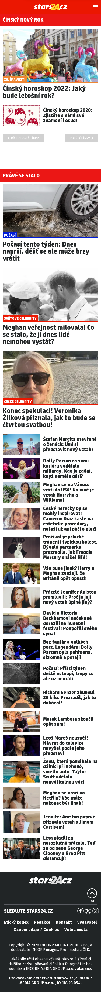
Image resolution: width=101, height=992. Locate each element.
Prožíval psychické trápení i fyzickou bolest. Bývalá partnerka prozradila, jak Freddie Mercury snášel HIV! (70, 547)
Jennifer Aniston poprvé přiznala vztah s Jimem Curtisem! (69, 822)
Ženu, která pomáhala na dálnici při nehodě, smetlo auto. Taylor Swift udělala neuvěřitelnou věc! (70, 771)
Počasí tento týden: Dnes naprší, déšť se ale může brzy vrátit (46, 251)
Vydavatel (87, 922)
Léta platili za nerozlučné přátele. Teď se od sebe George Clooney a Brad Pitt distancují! (69, 848)
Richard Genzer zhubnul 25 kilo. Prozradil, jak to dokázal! (69, 697)
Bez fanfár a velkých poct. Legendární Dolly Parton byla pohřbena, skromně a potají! (68, 650)
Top (92, 901)
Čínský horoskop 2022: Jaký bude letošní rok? (44, 92)
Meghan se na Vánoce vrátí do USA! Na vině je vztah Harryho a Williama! (68, 492)
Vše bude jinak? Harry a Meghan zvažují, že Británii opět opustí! (68, 573)
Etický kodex (16, 922)
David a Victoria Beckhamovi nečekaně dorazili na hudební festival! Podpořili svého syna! (70, 623)
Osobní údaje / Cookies (36, 929)
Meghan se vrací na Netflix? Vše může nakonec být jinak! (64, 798)
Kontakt (64, 922)
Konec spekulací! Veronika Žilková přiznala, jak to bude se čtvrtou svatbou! (49, 418)
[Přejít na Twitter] (88, 911)
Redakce (42, 922)
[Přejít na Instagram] (95, 911)
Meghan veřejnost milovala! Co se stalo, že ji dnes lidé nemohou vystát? (48, 334)
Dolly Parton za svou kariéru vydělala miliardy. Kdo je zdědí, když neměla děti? (67, 469)
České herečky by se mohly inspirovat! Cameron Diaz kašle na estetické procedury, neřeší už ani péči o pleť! (69, 518)
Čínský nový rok (23, 20)
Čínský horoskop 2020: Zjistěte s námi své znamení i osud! (67, 115)
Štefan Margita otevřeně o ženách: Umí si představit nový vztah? (70, 444)
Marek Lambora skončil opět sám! (68, 722)
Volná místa (76, 929)
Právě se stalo (21, 175)
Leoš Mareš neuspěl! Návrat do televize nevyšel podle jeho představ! (65, 746)
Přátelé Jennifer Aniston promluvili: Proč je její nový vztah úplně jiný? (69, 597)
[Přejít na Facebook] (80, 911)
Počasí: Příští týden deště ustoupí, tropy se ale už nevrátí (68, 673)
